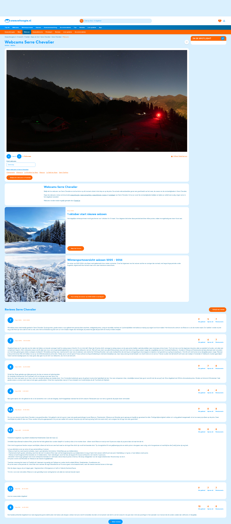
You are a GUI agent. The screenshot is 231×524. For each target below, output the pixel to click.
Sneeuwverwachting (50, 27)
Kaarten (38, 27)
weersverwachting (85, 195)
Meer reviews (116, 522)
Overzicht (20, 37)
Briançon (42, 172)
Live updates (92, 27)
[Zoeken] (117, 21)
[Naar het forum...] (35, 230)
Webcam (27, 32)
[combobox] (117, 21)
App (100, 27)
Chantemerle (10, 172)
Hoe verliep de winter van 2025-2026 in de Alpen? (87, 297)
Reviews (82, 27)
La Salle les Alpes (51, 172)
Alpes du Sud (35, 37)
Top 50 (7, 27)
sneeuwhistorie (96, 195)
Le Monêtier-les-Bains (31, 172)
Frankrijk (27, 37)
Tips (75, 27)
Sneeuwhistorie (38, 32)
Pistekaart (49, 32)
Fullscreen (27, 156)
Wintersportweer (27, 27)
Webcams (15, 27)
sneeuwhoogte (74, 195)
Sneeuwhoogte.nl (10, 37)
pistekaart (112, 195)
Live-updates (67, 32)
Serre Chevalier (45, 37)
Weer (19, 32)
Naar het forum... (76, 248)
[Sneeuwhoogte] (41, 21)
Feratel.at (77, 201)
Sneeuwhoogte (10, 32)
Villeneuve (19, 172)
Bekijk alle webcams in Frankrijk (20, 178)
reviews (104, 195)
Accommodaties (65, 27)
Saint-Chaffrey (63, 172)
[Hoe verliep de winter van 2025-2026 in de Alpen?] (35, 278)
